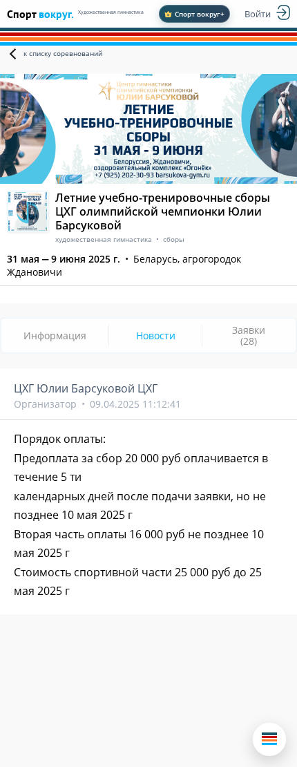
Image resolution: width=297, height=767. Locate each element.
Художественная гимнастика (111, 12)
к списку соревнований (62, 53)
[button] (269, 739)
